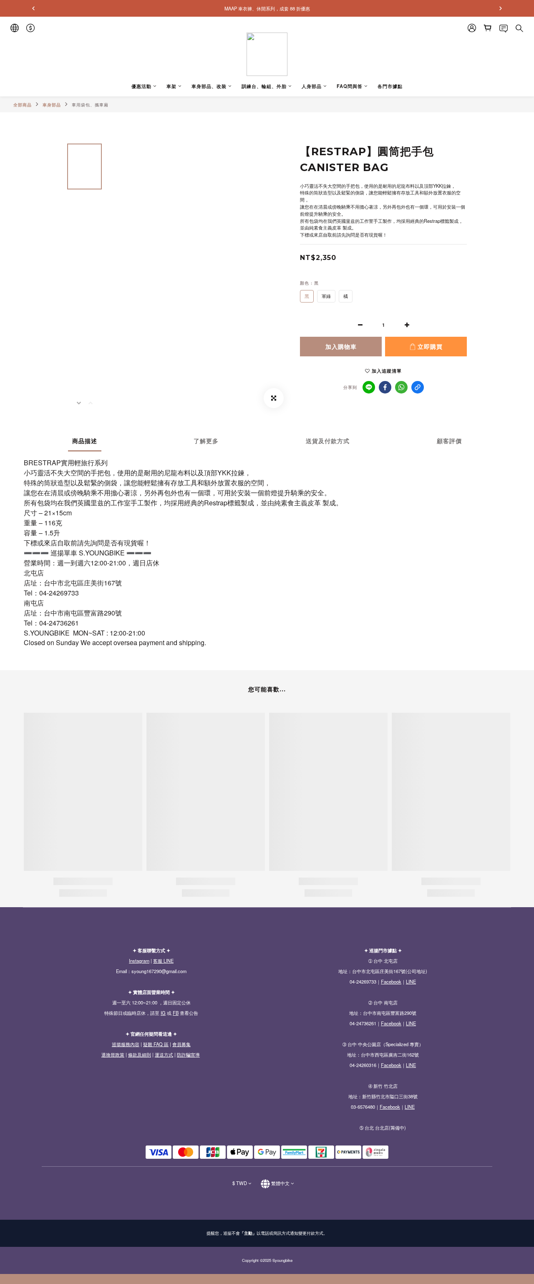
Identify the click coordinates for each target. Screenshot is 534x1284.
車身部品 (52, 105)
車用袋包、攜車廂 (90, 105)
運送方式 (164, 1054)
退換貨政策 (112, 1054)
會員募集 (181, 1044)
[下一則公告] (500, 8)
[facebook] (385, 387)
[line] (369, 387)
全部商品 (22, 105)
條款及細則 (139, 1054)
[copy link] (417, 387)
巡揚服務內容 (125, 1044)
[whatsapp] (401, 387)
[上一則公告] (33, 8)
